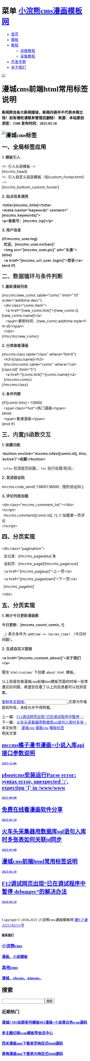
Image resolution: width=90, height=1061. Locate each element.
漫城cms (27, 728)
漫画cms (41, 728)
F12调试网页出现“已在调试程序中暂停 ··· (50, 717)
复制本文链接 (13, 702)
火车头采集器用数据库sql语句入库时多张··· (52, 722)
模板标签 (56, 728)
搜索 (49, 1001)
